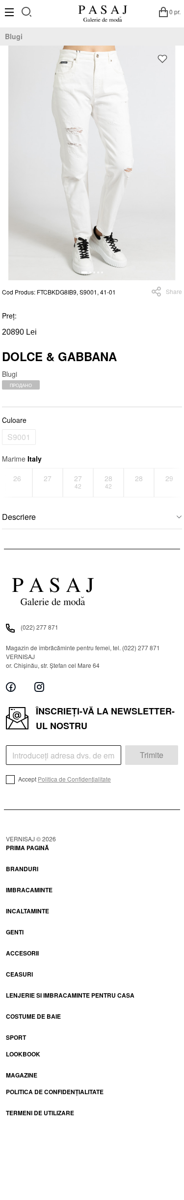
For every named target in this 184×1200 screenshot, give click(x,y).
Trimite (151, 754)
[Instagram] (39, 687)
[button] (84, 272)
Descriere (19, 516)
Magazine (21, 1075)
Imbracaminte (29, 889)
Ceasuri (19, 974)
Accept (64, 779)
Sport (16, 1037)
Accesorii (22, 953)
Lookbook (23, 1054)
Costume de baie (33, 1016)
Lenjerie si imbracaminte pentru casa (70, 995)
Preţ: (9, 315)
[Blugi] (92, 163)
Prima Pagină (27, 847)
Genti (15, 932)
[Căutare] (27, 10)
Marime (22, 459)
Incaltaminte (27, 910)
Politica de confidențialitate (55, 1091)
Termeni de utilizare (40, 1112)
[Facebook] (11, 687)
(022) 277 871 (39, 627)
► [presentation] (176, 482)
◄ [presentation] (8, 482)
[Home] (103, 12)
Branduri (22, 868)
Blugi (14, 36)
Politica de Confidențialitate (74, 779)
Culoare (14, 420)
